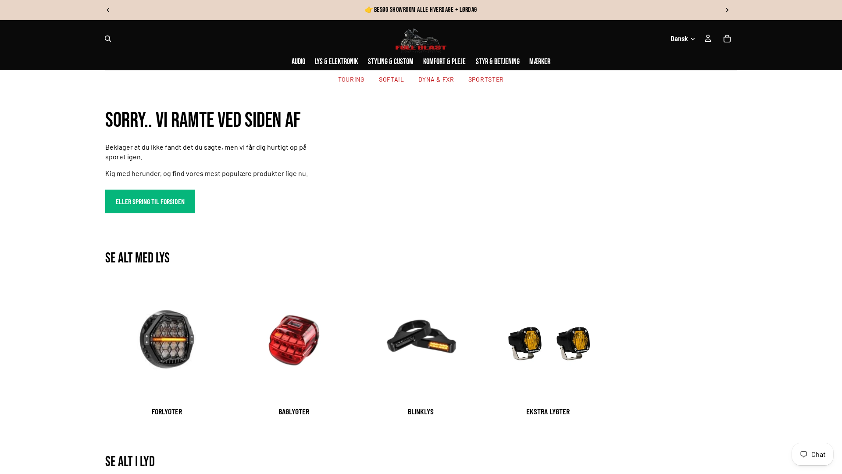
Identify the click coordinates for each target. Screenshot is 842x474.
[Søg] (108, 38)
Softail (391, 79)
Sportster (486, 79)
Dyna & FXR (436, 79)
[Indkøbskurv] (727, 38)
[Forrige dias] (108, 10)
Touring (351, 79)
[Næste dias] (727, 10)
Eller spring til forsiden (150, 201)
